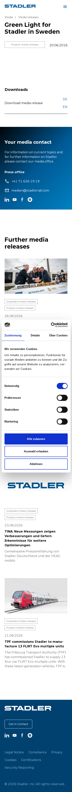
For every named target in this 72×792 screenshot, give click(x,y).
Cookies (11, 760)
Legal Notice (14, 752)
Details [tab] (35, 335)
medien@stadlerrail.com (30, 190)
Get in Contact (18, 724)
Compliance (37, 752)
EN (65, 107)
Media (9, 17)
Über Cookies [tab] (58, 335)
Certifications (31, 760)
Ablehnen (36, 464)
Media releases (28, 17)
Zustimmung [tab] (13, 335)
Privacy (56, 752)
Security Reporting (19, 767)
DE (65, 99)
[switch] (62, 398)
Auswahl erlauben (36, 451)
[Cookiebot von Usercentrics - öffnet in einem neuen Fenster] (51, 324)
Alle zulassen (36, 438)
